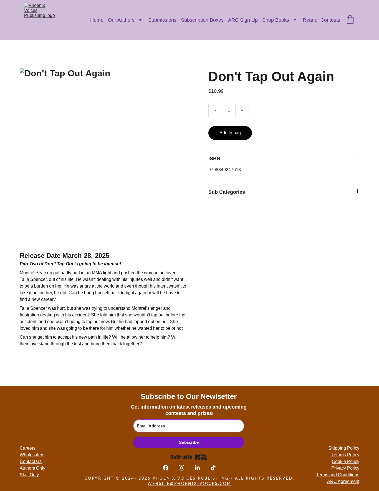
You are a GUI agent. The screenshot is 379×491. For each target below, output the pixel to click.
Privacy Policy (345, 468)
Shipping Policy (343, 448)
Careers (28, 448)
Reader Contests (321, 20)
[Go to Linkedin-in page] (200, 467)
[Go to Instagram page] (184, 467)
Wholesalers (32, 454)
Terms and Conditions (337, 474)
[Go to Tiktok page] (213, 467)
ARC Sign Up (243, 20)
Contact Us (31, 461)
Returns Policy (344, 454)
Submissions (162, 20)
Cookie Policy (345, 461)
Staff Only (29, 474)
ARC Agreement (343, 481)
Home (96, 20)
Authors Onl (31, 468)
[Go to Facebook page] (168, 467)
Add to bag (230, 132)
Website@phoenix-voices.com (189, 484)
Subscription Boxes (202, 20)
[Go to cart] (350, 20)
